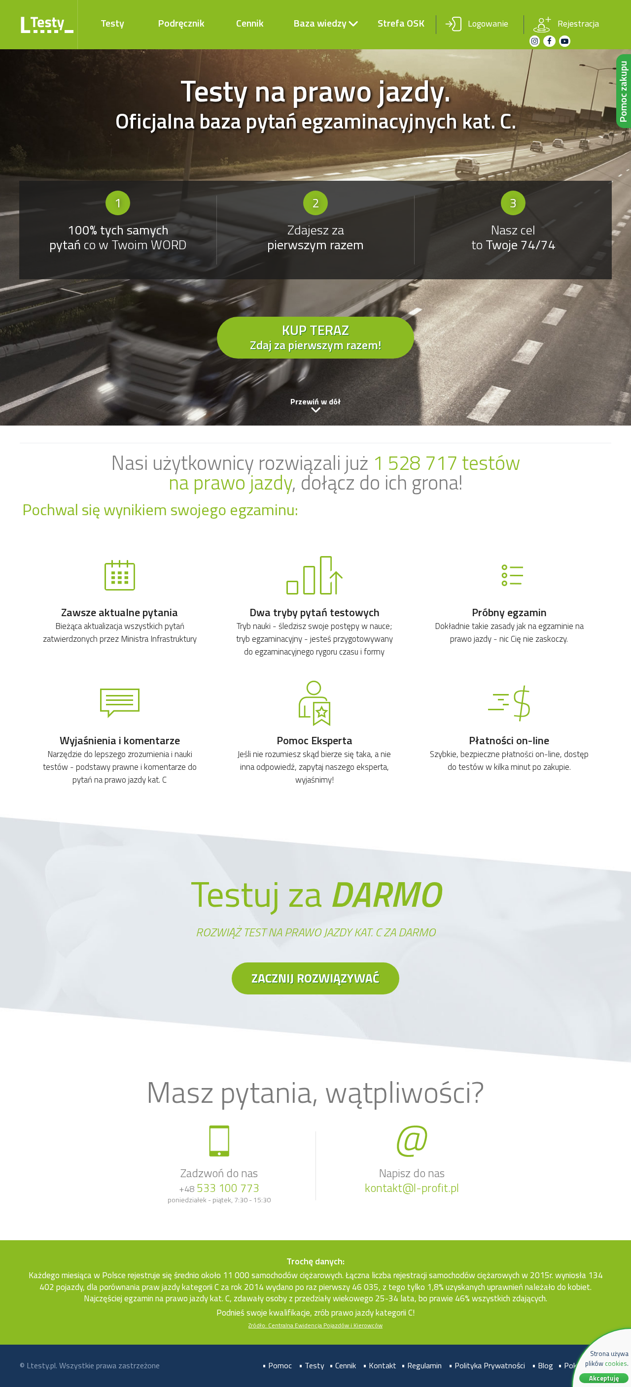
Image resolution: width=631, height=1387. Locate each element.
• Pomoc (277, 1365)
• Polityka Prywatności (487, 1365)
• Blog (542, 1365)
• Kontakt (379, 1365)
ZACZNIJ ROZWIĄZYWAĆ (315, 978)
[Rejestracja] (567, 16)
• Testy (311, 1365)
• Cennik (342, 1365)
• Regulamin (421, 1365)
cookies (616, 1363)
